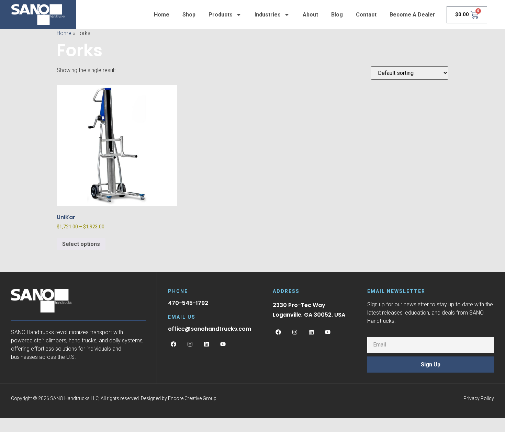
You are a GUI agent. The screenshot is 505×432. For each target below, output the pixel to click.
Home (161, 14)
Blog (337, 14)
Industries (268, 14)
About (310, 14)
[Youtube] (222, 344)
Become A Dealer (412, 14)
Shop (188, 14)
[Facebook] (173, 344)
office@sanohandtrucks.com (209, 329)
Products (221, 14)
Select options (81, 244)
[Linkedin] (206, 344)
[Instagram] (189, 344)
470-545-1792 (188, 303)
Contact (366, 14)
